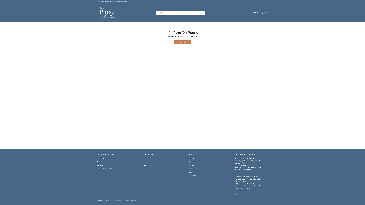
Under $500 (193, 176)
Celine (90, 23)
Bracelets (244, 23)
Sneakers (9, 25)
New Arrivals (4, 23)
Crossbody (141, 23)
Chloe (107, 23)
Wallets (175, 23)
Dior (58, 23)
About (145, 158)
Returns (100, 165)
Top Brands (16, 23)
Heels (283, 23)
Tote (149, 23)
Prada (65, 23)
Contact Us (101, 162)
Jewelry (226, 23)
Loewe (113, 23)
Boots (17, 25)
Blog (144, 165)
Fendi (84, 23)
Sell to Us (40, 25)
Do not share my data (105, 169)
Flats (2, 25)
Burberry (99, 23)
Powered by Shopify (129, 200)
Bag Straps (201, 23)
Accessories (165, 23)
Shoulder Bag (130, 23)
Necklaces (235, 23)
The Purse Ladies (115, 200)
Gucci (53, 23)
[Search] (207, 13)
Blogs (32, 25)
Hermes (25, 23)
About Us (100, 158)
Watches (268, 23)
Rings (261, 23)
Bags (120, 23)
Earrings (253, 23)
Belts (193, 23)
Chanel (33, 23)
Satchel (156, 23)
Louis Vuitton (43, 23)
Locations (146, 162)
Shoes (277, 23)
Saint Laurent (74, 23)
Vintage (25, 25)
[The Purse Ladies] (107, 13)
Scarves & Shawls (214, 23)
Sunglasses (184, 23)
